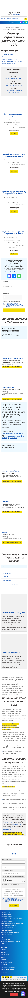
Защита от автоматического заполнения (10, 292)
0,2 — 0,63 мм (19, 78)
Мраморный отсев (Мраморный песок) (12, 918)
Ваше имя (5, 281)
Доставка (3, 959)
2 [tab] (14, 854)
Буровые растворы (7, 934)
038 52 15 (14, 13)
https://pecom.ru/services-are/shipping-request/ (13, 437)
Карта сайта (23, 977)
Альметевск (7, 573)
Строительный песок (14, 92)
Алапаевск (7, 570)
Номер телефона (7, 286)
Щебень (4, 945)
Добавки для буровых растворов (10, 932)
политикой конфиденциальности (12, 304)
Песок (3, 943)
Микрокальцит (6, 912)
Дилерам (3, 952)
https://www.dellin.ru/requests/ (12, 433)
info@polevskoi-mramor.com (11, 18)
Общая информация (7, 57)
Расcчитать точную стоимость (12, 367)
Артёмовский (8, 580)
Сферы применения (7, 54)
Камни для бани (6, 939)
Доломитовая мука (6, 929)
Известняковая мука (7, 930)
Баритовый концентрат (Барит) (10, 925)
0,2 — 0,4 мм (11, 78)
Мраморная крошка (7, 914)
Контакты (4, 972)
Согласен (14, 995)
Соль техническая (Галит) (8, 927)
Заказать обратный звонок (25, 19)
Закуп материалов (6, 962)
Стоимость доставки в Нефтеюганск (12, 61)
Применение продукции (8, 967)
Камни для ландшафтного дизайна (11, 941)
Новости (3, 949)
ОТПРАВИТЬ (13, 905)
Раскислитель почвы (7, 936)
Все (6, 78)
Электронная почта (7, 870)
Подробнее (14, 133)
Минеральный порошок (8, 920)
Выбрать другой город (8, 63)
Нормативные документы (9, 59)
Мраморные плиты (7, 921)
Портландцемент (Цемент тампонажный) (12, 923)
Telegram (15, 824)
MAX (21, 824)
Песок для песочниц (15, 90)
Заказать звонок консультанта (14, 310)
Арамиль (6, 576)
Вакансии (4, 964)
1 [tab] (12, 854)
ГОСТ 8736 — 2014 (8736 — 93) (14, 85)
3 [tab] (15, 854)
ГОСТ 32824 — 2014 (15, 83)
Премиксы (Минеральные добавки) (11, 938)
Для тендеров (5, 954)
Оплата (3, 957)
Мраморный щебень (7, 916)
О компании (4, 947)
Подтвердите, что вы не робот (11, 301)
